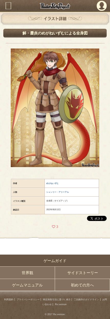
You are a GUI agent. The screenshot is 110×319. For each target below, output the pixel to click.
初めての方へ (82, 285)
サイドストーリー (82, 272)
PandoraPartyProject (55, 6)
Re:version (61, 304)
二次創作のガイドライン (86, 299)
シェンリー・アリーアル (57, 192)
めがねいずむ (52, 183)
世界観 (27, 272)
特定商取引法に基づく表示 (57, 299)
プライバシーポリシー (28, 299)
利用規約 (8, 299)
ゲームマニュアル (27, 285)
